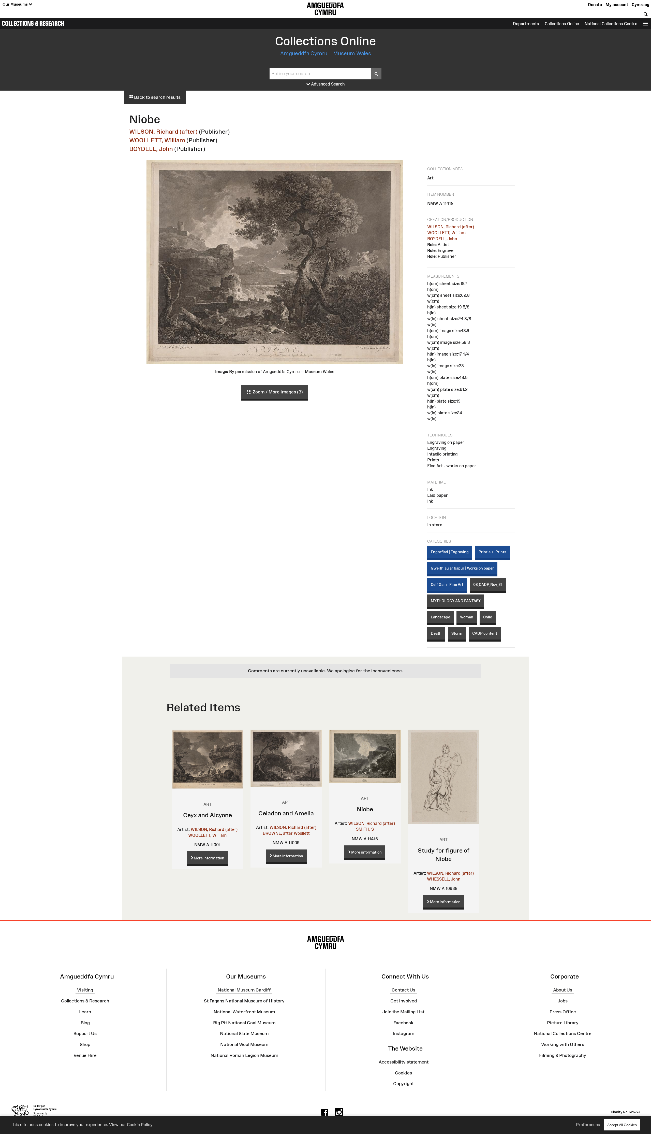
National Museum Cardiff (244, 990)
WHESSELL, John (443, 879)
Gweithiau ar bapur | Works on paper (462, 568)
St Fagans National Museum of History (244, 1000)
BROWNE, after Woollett (286, 833)
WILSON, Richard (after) (163, 131)
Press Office (563, 1011)
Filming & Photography (562, 1055)
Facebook (403, 1022)
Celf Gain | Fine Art (447, 584)
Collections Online (562, 23)
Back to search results (157, 97)
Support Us (85, 1033)
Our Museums (16, 4)
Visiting (85, 990)
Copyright (403, 1083)
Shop (85, 1044)
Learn (85, 1011)
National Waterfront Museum (244, 1011)
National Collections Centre (611, 23)
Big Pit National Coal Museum (244, 1022)
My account (616, 4)
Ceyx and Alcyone (207, 815)
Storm (456, 633)
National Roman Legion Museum (244, 1055)
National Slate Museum (244, 1033)
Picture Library (563, 1022)
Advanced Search (327, 84)
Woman (466, 617)
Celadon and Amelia (286, 813)
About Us (562, 990)
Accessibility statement (403, 1062)
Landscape (440, 617)
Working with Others (562, 1044)
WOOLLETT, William (157, 140)
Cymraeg (640, 4)
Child (487, 617)
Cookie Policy (140, 1124)
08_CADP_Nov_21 (487, 584)
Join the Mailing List (403, 1011)
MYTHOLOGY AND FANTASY (456, 601)
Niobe (365, 809)
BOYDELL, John (151, 148)
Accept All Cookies (622, 1125)
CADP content (484, 633)
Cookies (403, 1072)
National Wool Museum (244, 1044)
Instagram (403, 1033)
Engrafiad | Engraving (450, 552)
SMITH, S (365, 829)
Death (436, 633)
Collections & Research (33, 23)
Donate (595, 4)
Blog (85, 1022)
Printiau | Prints (492, 552)
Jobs (563, 1000)
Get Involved (403, 1000)
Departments (526, 23)
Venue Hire (85, 1055)
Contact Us (403, 990)
